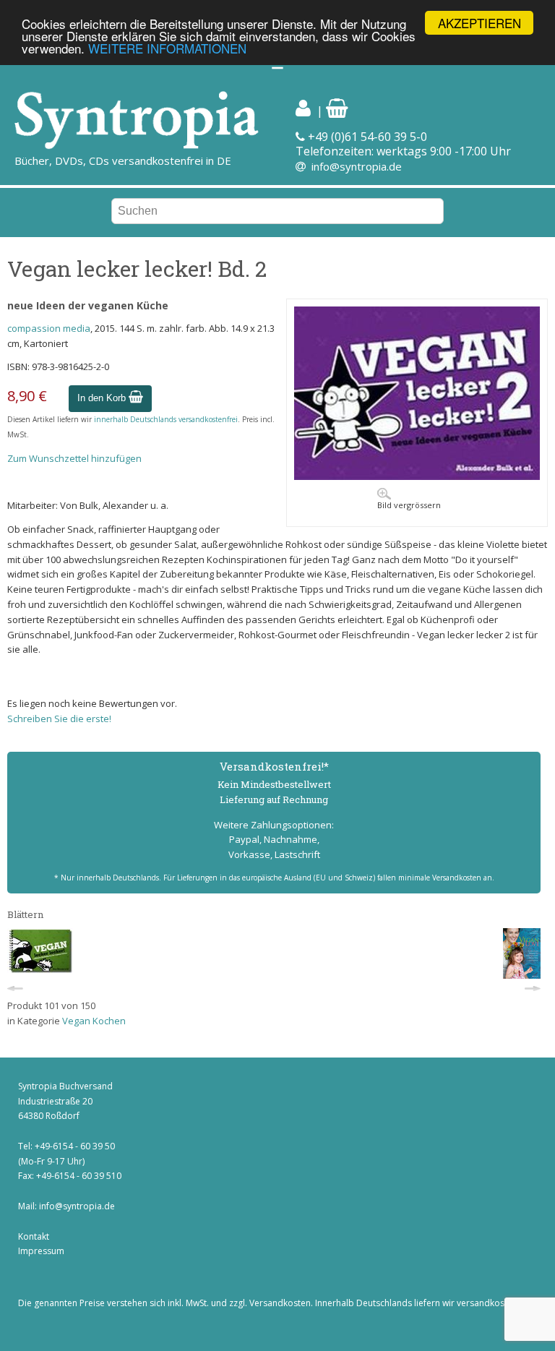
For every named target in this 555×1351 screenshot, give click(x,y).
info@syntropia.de (356, 166)
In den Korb (103, 398)
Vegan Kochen (94, 1020)
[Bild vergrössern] (417, 476)
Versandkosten (280, 1303)
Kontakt (33, 1236)
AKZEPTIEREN (479, 23)
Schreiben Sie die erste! (59, 718)
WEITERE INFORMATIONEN (167, 48)
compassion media (48, 328)
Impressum (41, 1251)
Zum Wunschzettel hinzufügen (74, 458)
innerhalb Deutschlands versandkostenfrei (166, 419)
